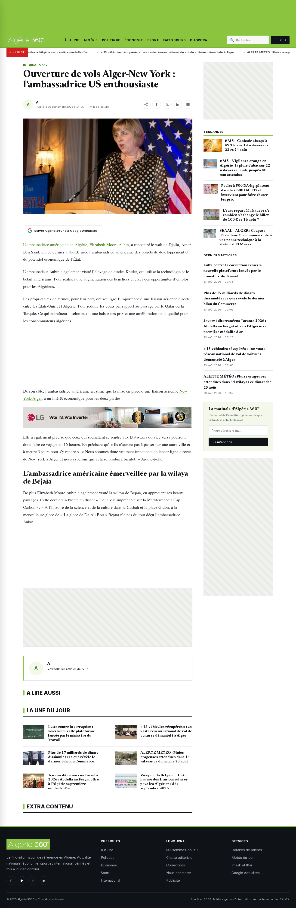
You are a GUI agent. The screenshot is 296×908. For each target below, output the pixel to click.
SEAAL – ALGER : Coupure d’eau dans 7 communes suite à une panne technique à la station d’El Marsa (245, 237)
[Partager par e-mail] (188, 104)
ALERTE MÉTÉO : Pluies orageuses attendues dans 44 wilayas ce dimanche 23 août (237, 382)
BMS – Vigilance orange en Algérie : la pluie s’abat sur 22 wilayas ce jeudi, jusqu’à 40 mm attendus (245, 168)
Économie (134, 40)
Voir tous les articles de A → (68, 668)
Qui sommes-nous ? (182, 850)
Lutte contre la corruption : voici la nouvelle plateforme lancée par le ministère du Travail (233, 270)
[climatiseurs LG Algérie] (107, 417)
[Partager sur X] (167, 104)
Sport (153, 40)
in (44, 880)
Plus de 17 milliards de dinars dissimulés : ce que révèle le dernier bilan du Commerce (234, 298)
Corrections (175, 865)
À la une (72, 40)
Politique (111, 40)
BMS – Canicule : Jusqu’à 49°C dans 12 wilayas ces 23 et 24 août (246, 145)
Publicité (173, 880)
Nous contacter (178, 873)
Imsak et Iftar (241, 865)
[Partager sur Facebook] (156, 104)
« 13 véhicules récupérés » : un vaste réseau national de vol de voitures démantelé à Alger (148, 52)
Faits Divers (174, 40)
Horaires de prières (246, 850)
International (35, 64)
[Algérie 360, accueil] (25, 40)
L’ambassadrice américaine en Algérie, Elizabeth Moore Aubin (76, 244)
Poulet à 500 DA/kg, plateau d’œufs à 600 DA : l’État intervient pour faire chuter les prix (245, 192)
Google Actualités (245, 873)
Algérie (91, 40)
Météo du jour (242, 857)
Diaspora (198, 40)
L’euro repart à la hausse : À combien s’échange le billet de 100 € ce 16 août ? (246, 215)
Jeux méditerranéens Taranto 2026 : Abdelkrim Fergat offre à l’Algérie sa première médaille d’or (235, 326)
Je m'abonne (222, 442)
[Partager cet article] (146, 104)
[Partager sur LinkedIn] (177, 104)
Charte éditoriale (179, 857)
